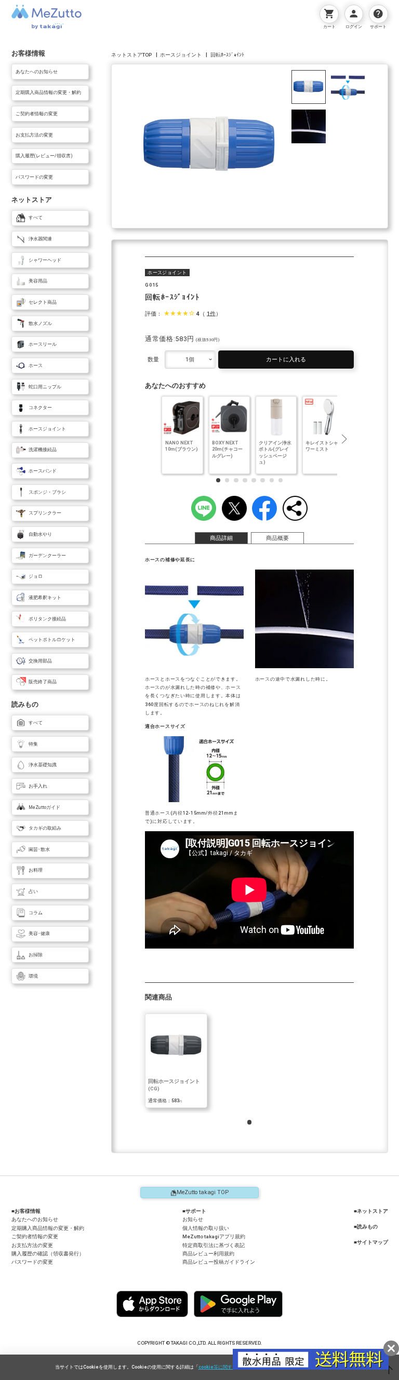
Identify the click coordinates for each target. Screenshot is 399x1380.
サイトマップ (372, 1242)
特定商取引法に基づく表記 (213, 1245)
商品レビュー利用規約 (208, 1253)
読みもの (367, 1226)
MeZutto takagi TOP (203, 1192)
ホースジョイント (181, 55)
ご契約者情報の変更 (34, 1236)
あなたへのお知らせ (34, 1219)
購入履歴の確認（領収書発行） (47, 1253)
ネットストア (372, 1211)
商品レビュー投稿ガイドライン (218, 1262)
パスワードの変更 (32, 1262)
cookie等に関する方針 (222, 1367)
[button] (344, 439)
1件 (211, 313)
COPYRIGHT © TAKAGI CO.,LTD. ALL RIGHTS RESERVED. (199, 1343)
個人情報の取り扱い (205, 1228)
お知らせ (192, 1219)
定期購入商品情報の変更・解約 (47, 1228)
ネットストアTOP (131, 55)
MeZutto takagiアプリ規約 (213, 1236)
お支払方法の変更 (32, 1245)
